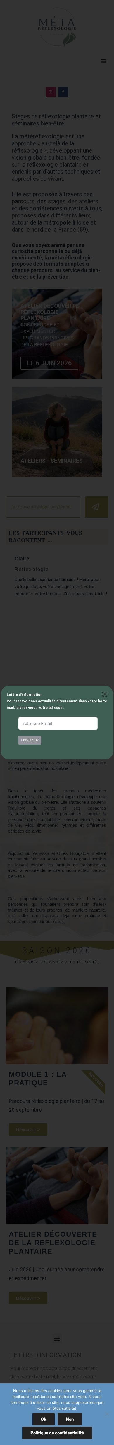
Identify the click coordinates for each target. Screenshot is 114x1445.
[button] (105, 694)
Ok (43, 1418)
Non (70, 1418)
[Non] (107, 1414)
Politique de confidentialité (57, 1432)
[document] (57, 722)
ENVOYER (30, 740)
